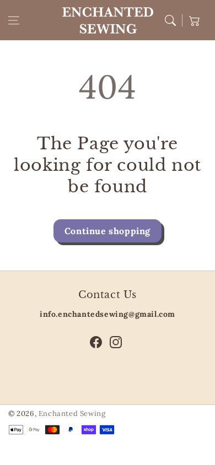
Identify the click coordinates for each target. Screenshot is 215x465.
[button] (14, 20)
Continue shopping (107, 230)
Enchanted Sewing (72, 413)
